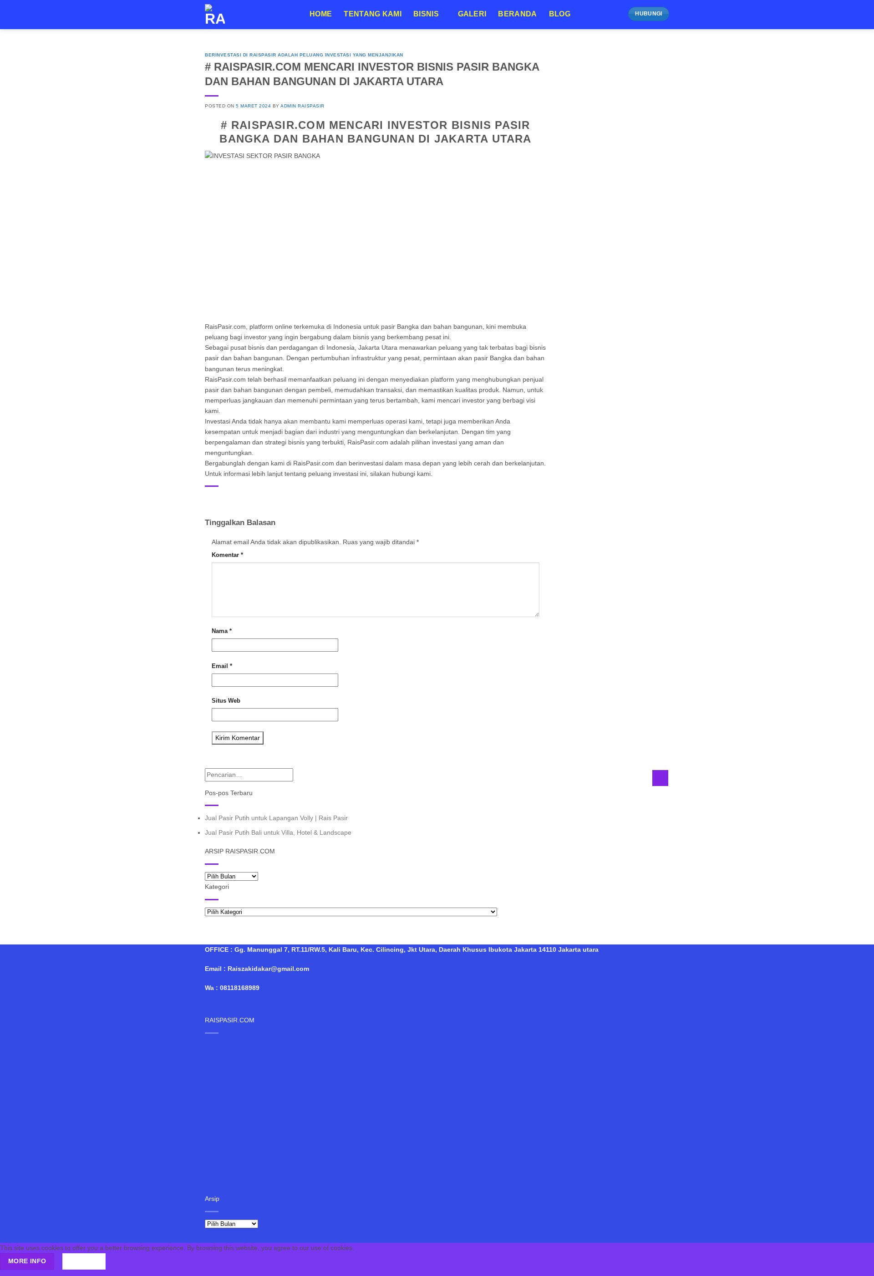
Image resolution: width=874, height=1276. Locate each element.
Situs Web (226, 700)
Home (321, 14)
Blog (559, 14)
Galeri (472, 14)
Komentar (227, 554)
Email (222, 666)
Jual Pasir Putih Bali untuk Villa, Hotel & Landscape (278, 832)
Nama (222, 631)
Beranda (517, 14)
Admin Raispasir (302, 105)
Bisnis (426, 14)
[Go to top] (856, 1264)
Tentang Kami (372, 14)
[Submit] (660, 778)
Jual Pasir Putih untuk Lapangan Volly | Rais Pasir (276, 818)
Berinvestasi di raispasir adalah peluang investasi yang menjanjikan (304, 54)
